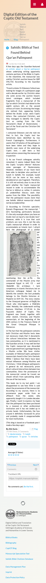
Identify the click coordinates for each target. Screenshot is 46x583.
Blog (16, 39)
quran (24, 436)
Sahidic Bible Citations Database (19, 559)
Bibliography (11, 543)
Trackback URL (14, 474)
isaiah (27, 434)
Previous (12, 465)
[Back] (8, 48)
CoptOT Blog (11, 548)
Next (35, 465)
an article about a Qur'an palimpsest (23, 69)
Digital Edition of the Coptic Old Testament (21, 16)
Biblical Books (12, 537)
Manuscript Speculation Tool (17, 553)
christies (34, 436)
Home (6, 39)
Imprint (9, 572)
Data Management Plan (16, 567)
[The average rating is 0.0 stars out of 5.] (9, 455)
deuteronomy (15, 434)
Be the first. (28, 486)
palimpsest (13, 436)
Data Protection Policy (15, 577)
